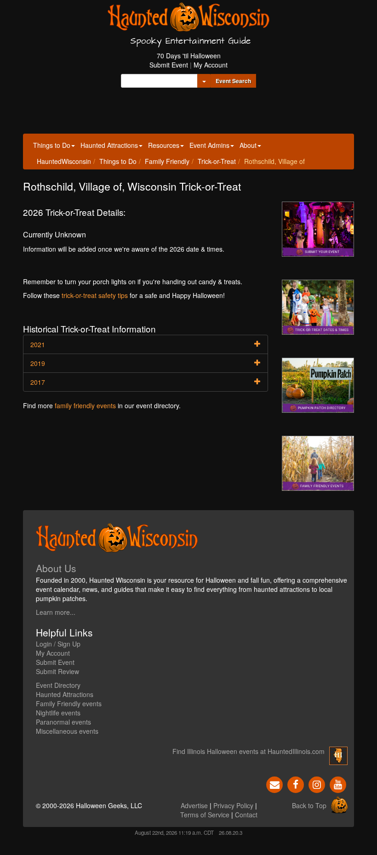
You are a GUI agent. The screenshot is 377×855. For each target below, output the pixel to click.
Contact (246, 814)
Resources (163, 145)
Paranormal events (63, 721)
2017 (37, 382)
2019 (37, 363)
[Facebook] (295, 783)
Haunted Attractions (109, 145)
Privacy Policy (233, 805)
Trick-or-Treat (217, 161)
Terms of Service (204, 814)
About (248, 145)
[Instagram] (316, 783)
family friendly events (85, 405)
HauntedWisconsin (64, 161)
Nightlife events (58, 712)
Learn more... (55, 612)
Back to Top (309, 805)
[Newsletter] (274, 783)
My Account (211, 64)
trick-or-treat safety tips (95, 295)
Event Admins (209, 145)
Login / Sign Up (58, 643)
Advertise (194, 805)
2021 (37, 344)
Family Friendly (167, 161)
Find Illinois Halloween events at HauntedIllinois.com (248, 751)
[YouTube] (338, 783)
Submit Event (168, 64)
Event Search (233, 81)
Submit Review (57, 671)
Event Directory (58, 685)
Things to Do (51, 145)
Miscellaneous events (67, 731)
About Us (56, 568)
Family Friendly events (69, 703)
